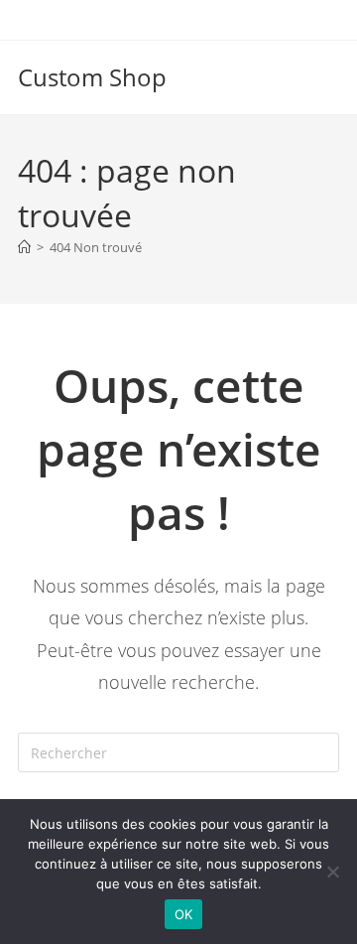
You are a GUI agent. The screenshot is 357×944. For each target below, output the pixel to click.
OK (184, 914)
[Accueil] (24, 247)
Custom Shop (92, 77)
